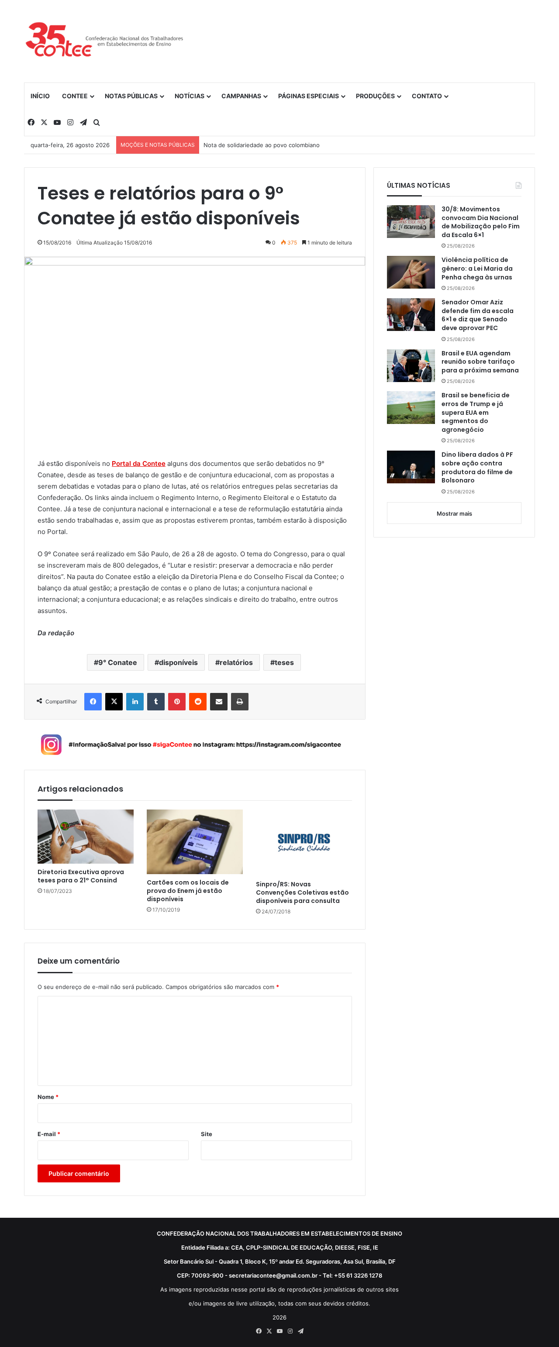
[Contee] (105, 41)
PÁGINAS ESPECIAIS (308, 96)
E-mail (49, 1133)
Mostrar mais (454, 513)
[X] (114, 701)
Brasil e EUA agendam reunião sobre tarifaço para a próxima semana (480, 362)
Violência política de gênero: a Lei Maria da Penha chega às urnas (477, 268)
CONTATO (427, 96)
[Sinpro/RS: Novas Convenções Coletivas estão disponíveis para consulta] (304, 843)
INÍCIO (40, 96)
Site (206, 1133)
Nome (48, 1096)
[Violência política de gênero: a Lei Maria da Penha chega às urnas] (411, 272)
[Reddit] (198, 701)
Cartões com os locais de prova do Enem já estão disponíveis (188, 890)
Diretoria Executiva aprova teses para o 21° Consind (81, 876)
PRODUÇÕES (375, 96)
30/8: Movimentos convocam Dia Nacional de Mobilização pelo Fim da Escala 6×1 (481, 222)
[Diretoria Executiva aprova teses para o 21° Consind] (86, 837)
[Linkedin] (135, 701)
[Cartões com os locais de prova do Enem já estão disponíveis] (195, 842)
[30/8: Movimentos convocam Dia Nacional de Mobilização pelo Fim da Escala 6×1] (411, 221)
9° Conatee (117, 662)
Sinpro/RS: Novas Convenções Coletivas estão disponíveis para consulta (302, 892)
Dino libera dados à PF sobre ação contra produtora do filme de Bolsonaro (477, 468)
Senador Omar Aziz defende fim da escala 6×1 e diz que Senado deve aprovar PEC (478, 315)
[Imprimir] (239, 701)
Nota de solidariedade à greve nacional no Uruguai (273, 144)
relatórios (236, 662)
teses (284, 662)
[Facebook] (93, 701)
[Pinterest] (177, 701)
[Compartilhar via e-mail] (219, 701)
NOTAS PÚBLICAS (131, 96)
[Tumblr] (156, 701)
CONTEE (75, 96)
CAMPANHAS (241, 96)
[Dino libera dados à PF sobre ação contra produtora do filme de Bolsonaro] (411, 467)
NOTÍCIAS (189, 96)
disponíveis (178, 662)
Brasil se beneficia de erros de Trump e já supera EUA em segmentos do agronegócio (476, 412)
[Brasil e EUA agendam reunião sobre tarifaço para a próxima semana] (411, 365)
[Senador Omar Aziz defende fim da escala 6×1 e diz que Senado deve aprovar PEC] (411, 314)
